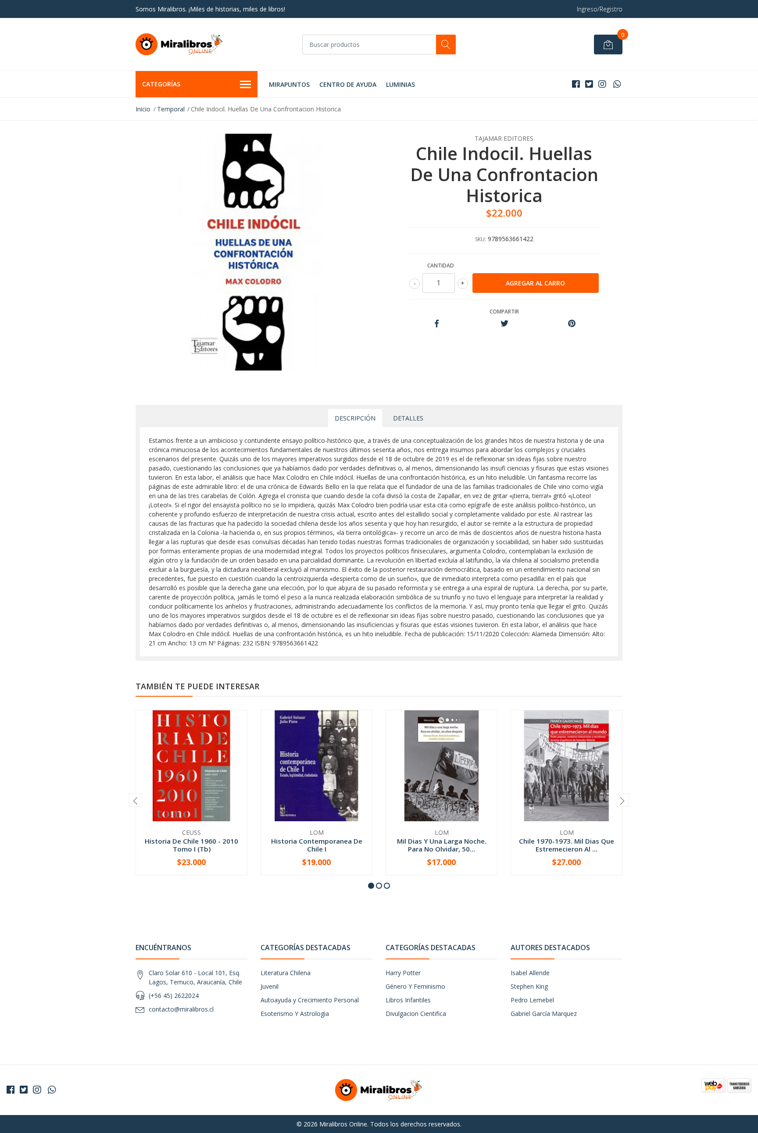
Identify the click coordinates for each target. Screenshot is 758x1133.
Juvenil (270, 986)
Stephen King (529, 986)
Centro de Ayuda (347, 84)
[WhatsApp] (616, 84)
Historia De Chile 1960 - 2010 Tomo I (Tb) (191, 845)
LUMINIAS (400, 84)
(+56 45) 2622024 (174, 995)
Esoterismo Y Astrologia (295, 1013)
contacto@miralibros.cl (181, 1009)
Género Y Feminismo (415, 986)
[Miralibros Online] (179, 44)
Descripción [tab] (355, 418)
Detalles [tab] (408, 418)
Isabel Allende (530, 973)
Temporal (171, 109)
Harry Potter (403, 973)
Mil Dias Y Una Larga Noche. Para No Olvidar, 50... (441, 845)
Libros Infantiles (408, 1000)
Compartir (504, 311)
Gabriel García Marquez (544, 1013)
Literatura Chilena (286, 973)
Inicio (143, 109)
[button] (371, 886)
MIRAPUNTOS (289, 84)
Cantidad (440, 265)
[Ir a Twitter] (589, 84)
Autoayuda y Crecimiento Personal (310, 1000)
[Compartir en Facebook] (437, 324)
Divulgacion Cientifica (416, 1013)
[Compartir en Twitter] (504, 324)
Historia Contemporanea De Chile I (316, 845)
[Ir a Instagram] (602, 84)
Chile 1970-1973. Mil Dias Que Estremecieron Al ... (566, 845)
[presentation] (135, 800)
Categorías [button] (161, 84)
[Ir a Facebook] (576, 84)
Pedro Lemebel (532, 1000)
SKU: (480, 239)
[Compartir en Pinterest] (572, 324)
